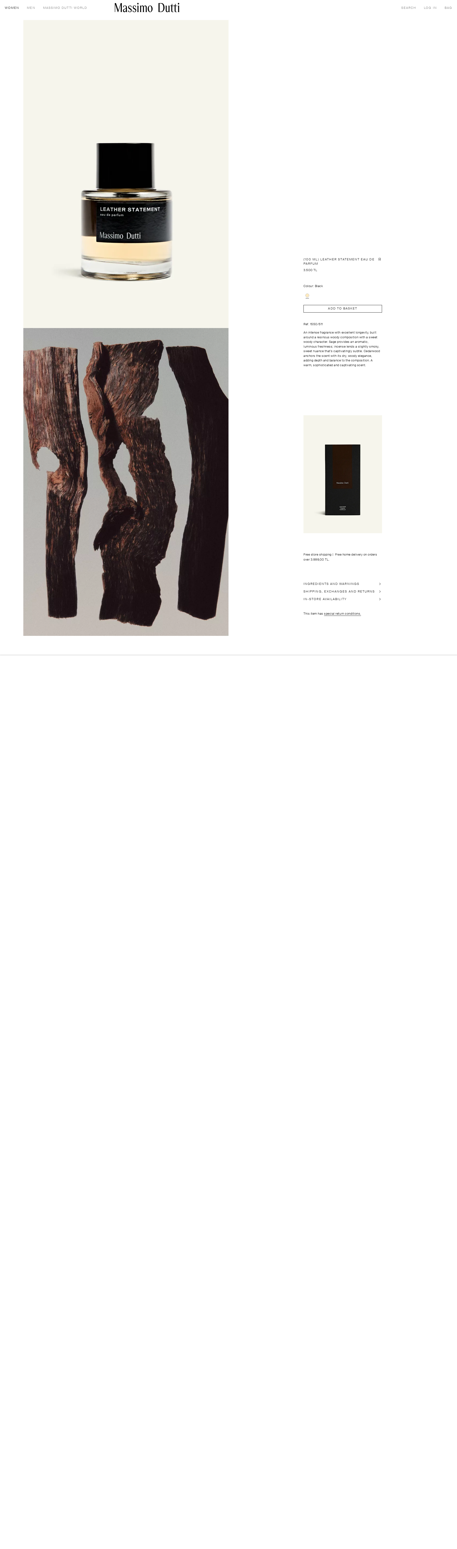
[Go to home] (147, 7)
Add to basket (342, 308)
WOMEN (12, 8)
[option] (307, 295)
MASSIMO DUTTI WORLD (65, 8)
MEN (31, 8)
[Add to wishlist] (379, 259)
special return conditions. (342, 613)
